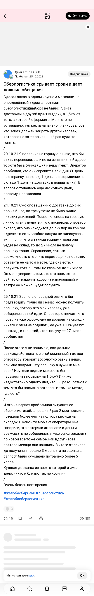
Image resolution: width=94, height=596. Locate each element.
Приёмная (21, 76)
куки (31, 575)
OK (82, 576)
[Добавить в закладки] (20, 518)
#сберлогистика (50, 493)
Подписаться (79, 74)
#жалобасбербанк (19, 493)
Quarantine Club (27, 72)
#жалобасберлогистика (23, 499)
